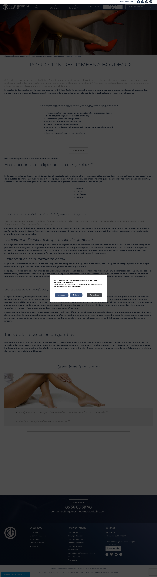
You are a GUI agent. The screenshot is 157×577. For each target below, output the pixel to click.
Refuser (76, 295)
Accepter (61, 295)
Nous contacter (126, 2)
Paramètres (94, 295)
